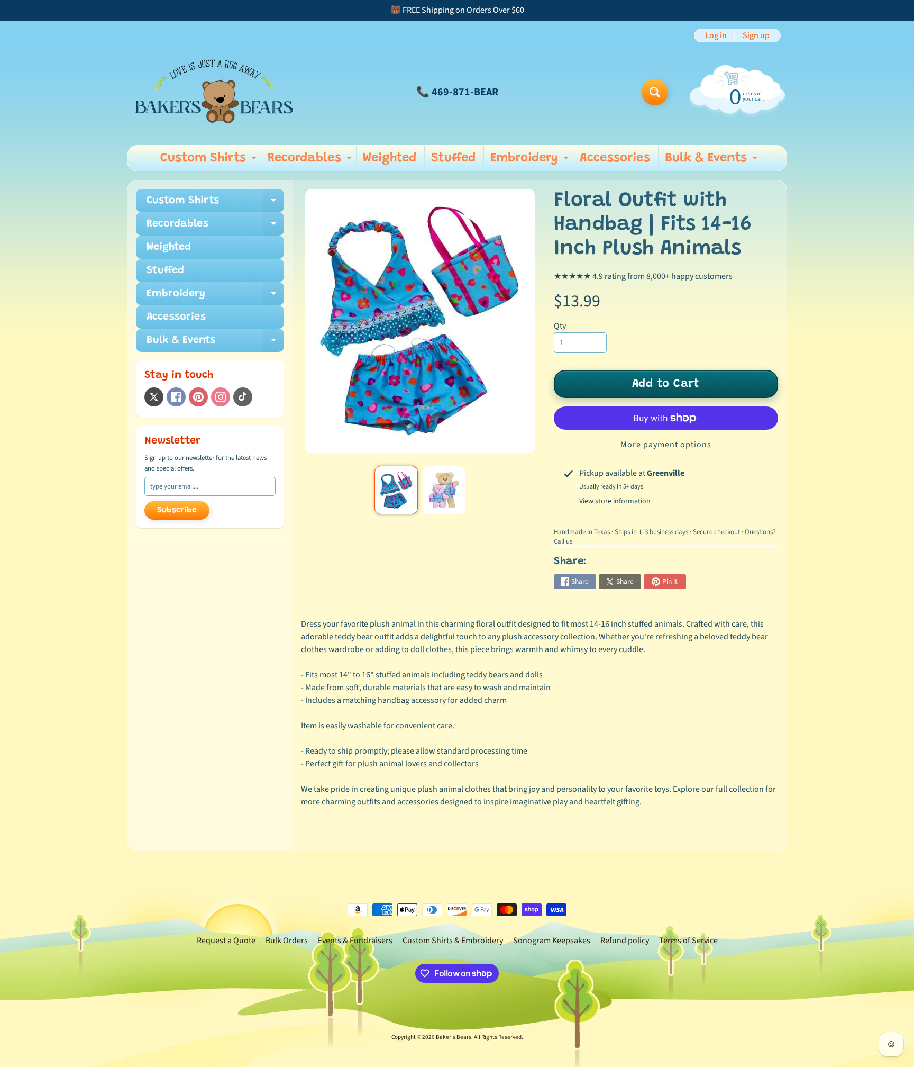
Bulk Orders (287, 940)
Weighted (389, 158)
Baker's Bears (453, 1037)
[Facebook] (176, 396)
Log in (716, 35)
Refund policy (624, 940)
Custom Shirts (209, 161)
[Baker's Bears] (214, 92)
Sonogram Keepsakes (551, 940)
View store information (615, 501)
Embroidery (530, 161)
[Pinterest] (198, 396)
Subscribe (177, 510)
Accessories (615, 158)
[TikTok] (242, 396)
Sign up (756, 35)
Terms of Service (688, 940)
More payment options (665, 444)
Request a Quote (226, 940)
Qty (560, 326)
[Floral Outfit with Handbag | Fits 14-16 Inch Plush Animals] (395, 490)
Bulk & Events (712, 161)
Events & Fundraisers (355, 940)
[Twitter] (153, 396)
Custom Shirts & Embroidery (453, 940)
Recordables (311, 161)
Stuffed (453, 158)
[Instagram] (220, 396)
